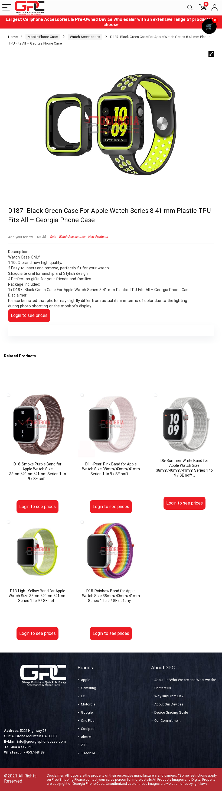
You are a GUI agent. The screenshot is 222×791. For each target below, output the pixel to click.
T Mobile (88, 753)
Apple (85, 680)
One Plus (87, 720)
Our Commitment (167, 720)
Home (13, 37)
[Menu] (6, 8)
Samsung (88, 688)
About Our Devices (168, 704)
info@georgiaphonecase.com (41, 741)
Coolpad (87, 729)
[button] (211, 54)
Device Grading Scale (171, 712)
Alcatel (86, 737)
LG (83, 696)
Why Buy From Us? (169, 696)
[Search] (190, 8)
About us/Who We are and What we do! (185, 680)
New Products (98, 237)
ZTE (84, 745)
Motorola (88, 704)
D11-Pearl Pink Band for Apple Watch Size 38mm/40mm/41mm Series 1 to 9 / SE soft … (111, 469)
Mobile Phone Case (43, 37)
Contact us (162, 688)
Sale (53, 237)
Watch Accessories (85, 37)
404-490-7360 (21, 747)
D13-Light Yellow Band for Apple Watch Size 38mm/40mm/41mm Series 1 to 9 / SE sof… (38, 596)
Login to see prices (29, 315)
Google (87, 712)
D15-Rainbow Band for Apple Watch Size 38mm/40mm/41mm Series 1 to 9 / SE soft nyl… (111, 596)
